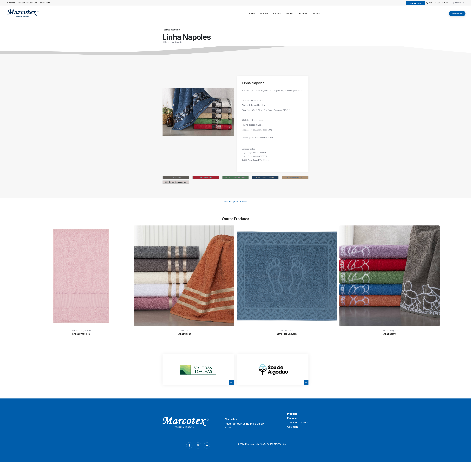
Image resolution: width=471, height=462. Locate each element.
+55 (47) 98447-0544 (438, 3)
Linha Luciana (184, 334)
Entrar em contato (42, 3)
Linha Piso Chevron (287, 334)
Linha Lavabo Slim (81, 334)
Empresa (264, 13)
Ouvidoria (302, 13)
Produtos (277, 13)
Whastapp (457, 13)
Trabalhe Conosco (297, 422)
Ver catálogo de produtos (235, 201)
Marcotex (459, 3)
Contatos (316, 13)
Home (252, 13)
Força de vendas (416, 3)
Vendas (289, 13)
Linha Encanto (389, 334)
